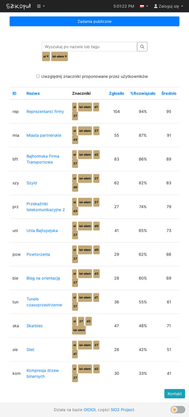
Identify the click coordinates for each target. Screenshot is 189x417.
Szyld (32, 182)
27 (75, 116)
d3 (75, 139)
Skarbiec (35, 325)
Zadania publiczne (94, 21)
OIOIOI (89, 409)
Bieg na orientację (43, 278)
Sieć (30, 349)
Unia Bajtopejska (42, 230)
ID (14, 93)
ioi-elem (85, 107)
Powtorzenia (38, 254)
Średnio (168, 93)
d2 (96, 154)
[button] (144, 6)
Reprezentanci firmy (45, 111)
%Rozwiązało (143, 93)
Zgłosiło (116, 93)
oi (74, 107)
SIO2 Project (122, 409)
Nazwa (33, 93)
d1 (96, 107)
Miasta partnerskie (44, 135)
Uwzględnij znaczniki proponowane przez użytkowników (94, 76)
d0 (75, 187)
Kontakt (175, 393)
